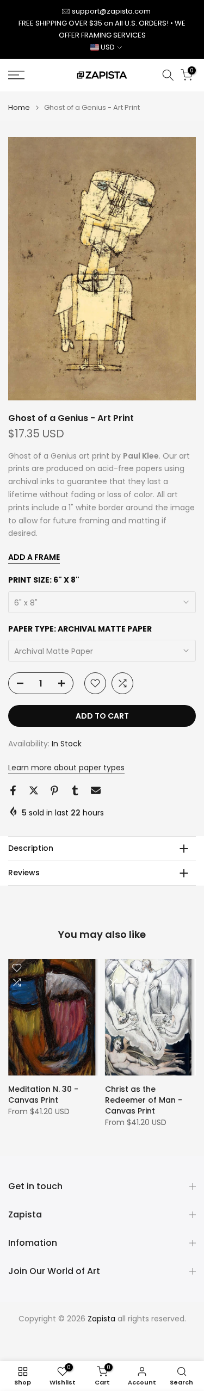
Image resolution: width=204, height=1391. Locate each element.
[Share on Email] (96, 790)
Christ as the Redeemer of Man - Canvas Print (143, 1100)
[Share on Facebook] (13, 790)
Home (19, 107)
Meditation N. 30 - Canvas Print (43, 1094)
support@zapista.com (111, 11)
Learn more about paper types (66, 767)
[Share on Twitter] (34, 790)
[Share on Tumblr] (75, 790)
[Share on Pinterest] (54, 790)
